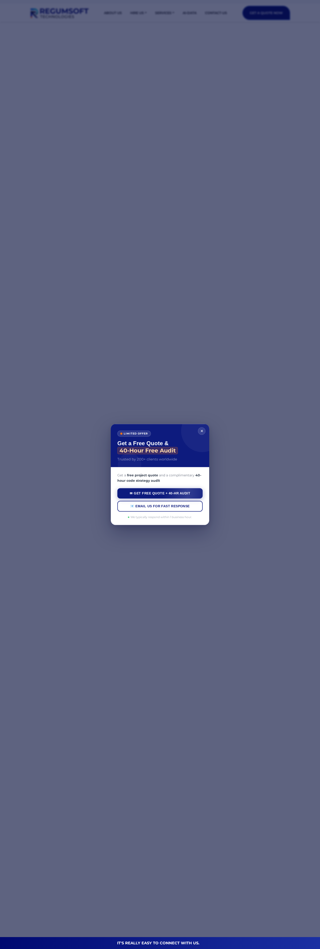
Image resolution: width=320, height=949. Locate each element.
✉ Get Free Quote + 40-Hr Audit (160, 493)
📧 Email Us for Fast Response (160, 506)
